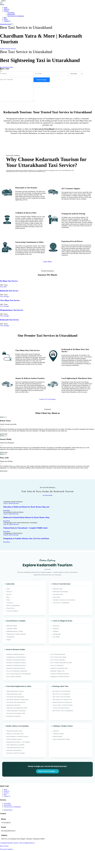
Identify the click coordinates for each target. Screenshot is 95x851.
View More (3, 287)
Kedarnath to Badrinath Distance (16, 665)
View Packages (4, 296)
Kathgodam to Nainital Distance (59, 676)
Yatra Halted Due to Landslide (15, 745)
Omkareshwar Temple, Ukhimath (16, 634)
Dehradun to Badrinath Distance (16, 660)
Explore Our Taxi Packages (47, 399)
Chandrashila (10, 637)
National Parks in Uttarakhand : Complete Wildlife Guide (25, 528)
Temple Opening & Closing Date (16, 711)
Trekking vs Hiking (58, 734)
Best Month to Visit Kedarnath (62, 691)
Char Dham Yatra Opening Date (15, 702)
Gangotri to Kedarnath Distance (15, 668)
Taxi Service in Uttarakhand (15, 16)
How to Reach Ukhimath (57, 660)
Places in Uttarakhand (13, 605)
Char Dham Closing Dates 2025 (15, 713)
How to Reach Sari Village (58, 657)
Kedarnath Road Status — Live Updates (18, 742)
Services (6, 11)
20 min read (15, 524)
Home (5, 7)
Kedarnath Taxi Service (9, 320)
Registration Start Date (13, 705)
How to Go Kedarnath (56, 665)
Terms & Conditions (12, 611)
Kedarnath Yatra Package (60, 592)
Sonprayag (56, 626)
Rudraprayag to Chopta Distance (16, 657)
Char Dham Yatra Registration (15, 697)
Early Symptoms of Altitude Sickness (17, 736)
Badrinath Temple (11, 626)
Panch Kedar (11, 14)
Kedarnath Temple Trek (57, 671)
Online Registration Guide (14, 694)
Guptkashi (56, 628)
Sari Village (56, 637)
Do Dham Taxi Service (9, 281)
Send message (41, 80)
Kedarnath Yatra (57, 589)
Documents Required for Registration (17, 699)
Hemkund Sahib (57, 736)
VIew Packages (4, 325)
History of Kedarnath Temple (61, 739)
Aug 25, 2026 (7, 503)
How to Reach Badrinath (57, 654)
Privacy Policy (10, 608)
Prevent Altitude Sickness (14, 739)
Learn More (47, 262)
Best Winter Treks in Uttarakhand (63, 711)
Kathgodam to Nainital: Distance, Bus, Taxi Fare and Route (26, 538)
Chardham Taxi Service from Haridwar (64, 600)
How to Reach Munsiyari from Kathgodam (18, 674)
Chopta (8, 640)
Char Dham (10, 12)
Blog (5, 17)
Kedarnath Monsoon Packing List (62, 702)
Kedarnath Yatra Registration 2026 (16, 708)
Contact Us (7, 21)
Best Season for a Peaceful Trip (62, 699)
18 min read (15, 503)
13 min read (15, 535)
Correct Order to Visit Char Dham (62, 705)
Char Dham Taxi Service (10, 300)
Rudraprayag (56, 634)
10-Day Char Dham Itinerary (61, 708)
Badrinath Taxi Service (9, 291)
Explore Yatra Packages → (47, 771)
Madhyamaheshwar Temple (14, 631)
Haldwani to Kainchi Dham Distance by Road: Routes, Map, (26, 517)
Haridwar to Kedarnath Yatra (59, 668)
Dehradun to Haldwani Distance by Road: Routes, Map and (26, 507)
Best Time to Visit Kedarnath (61, 694)
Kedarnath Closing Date (13, 716)
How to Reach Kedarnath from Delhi (61, 663)
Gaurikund (56, 731)
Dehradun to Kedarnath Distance (16, 663)
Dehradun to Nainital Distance (15, 654)
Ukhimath (55, 631)
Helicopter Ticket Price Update (15, 753)
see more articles (47, 495)
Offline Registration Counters (15, 691)
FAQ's (8, 600)
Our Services (12, 48)
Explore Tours (4, 48)
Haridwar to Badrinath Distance (59, 674)
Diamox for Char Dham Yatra (14, 734)
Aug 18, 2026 (7, 524)
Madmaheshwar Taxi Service (11, 310)
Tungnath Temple (11, 628)
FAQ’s (6, 19)
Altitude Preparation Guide (14, 731)
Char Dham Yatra (58, 594)
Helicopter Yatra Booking (13, 750)
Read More (6, 510)
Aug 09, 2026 (7, 535)
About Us (6, 9)
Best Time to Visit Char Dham (61, 697)
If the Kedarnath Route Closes (15, 748)
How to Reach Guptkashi (13, 676)
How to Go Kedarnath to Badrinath (16, 671)
